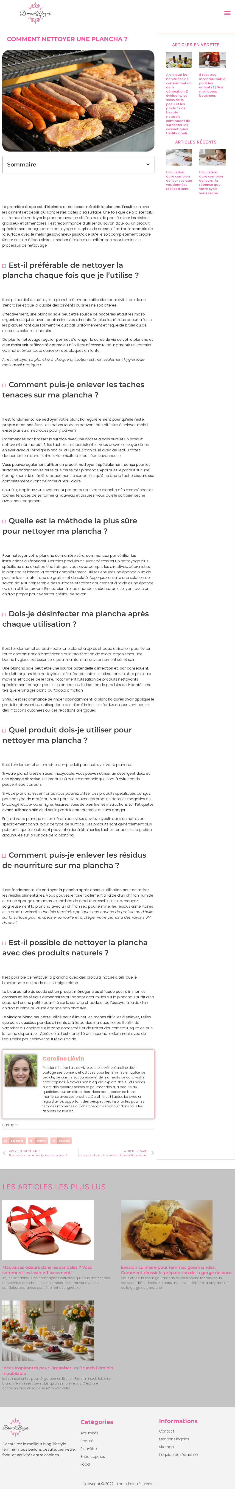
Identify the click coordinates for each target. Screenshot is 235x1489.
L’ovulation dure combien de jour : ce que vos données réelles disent (179, 180)
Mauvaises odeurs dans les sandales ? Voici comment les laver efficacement (47, 1270)
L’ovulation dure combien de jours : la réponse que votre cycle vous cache (211, 182)
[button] (227, 13)
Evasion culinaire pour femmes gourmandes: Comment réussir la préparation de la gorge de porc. (176, 1270)
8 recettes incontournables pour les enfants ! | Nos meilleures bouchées (213, 85)
